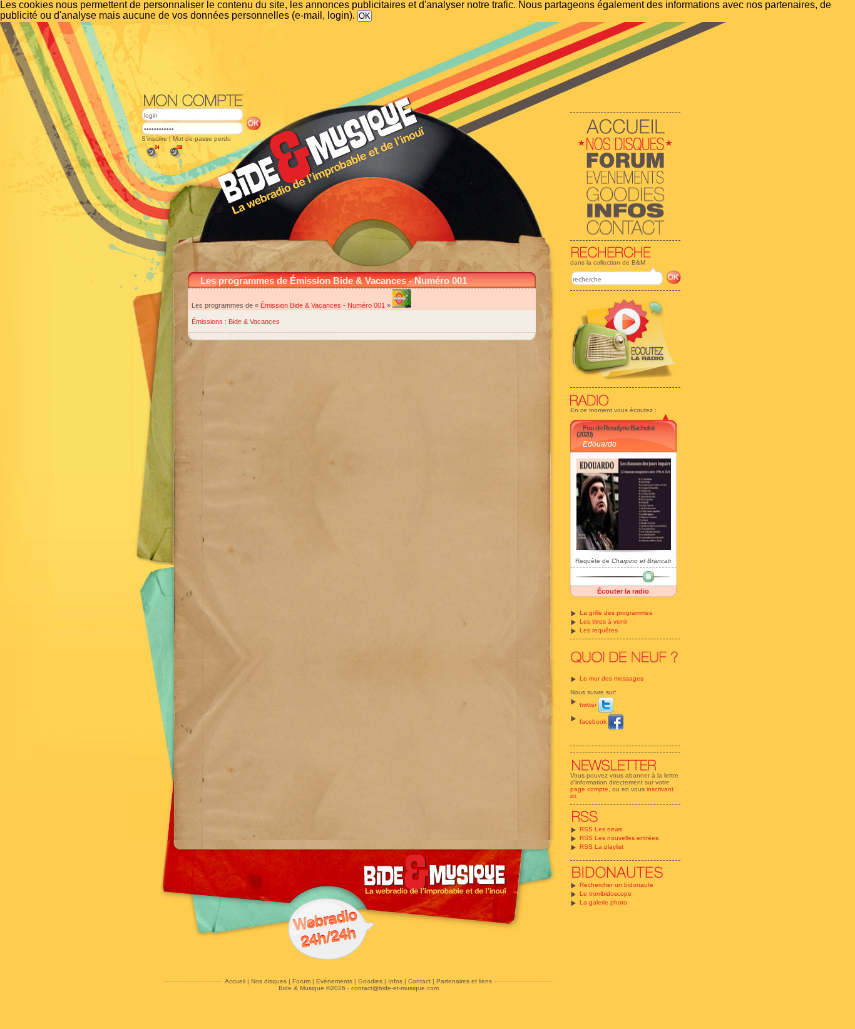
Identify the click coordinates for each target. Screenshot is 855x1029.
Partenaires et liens (464, 981)
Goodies (370, 981)
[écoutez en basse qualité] (152, 158)
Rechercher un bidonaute (616, 884)
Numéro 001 (366, 305)
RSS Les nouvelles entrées (619, 837)
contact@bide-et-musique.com (395, 988)
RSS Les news (601, 829)
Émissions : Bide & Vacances (236, 321)
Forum (301, 981)
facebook (594, 721)
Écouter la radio (623, 591)
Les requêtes (599, 630)
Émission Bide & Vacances (300, 305)
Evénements (334, 981)
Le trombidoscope (606, 893)
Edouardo (600, 444)
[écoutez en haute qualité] (175, 158)
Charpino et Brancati (641, 560)
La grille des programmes (616, 612)
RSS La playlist (601, 846)
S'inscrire (154, 138)
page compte (589, 789)
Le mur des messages (611, 678)
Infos (395, 981)
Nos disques (269, 981)
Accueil (235, 981)
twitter (589, 704)
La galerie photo (603, 902)
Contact (419, 981)
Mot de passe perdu (202, 138)
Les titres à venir (603, 621)
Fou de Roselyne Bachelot (619, 428)
